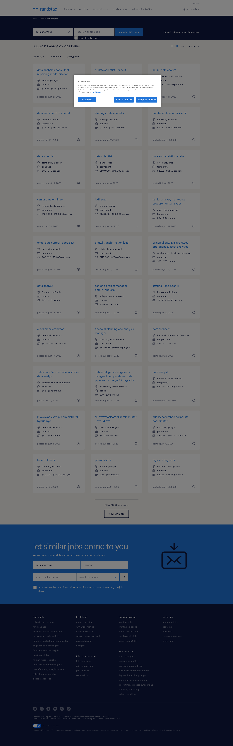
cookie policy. (97, 92)
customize (86, 99)
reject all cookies (123, 99)
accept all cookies (147, 99)
